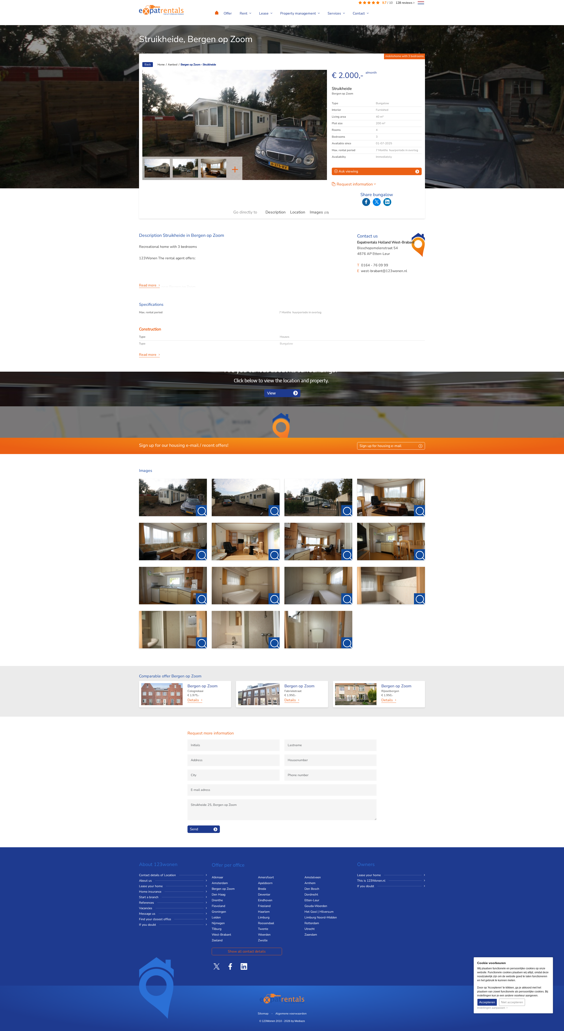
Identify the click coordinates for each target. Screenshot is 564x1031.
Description (275, 212)
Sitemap (263, 1014)
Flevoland (218, 906)
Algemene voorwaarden (290, 1014)
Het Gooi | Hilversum (319, 912)
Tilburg (216, 929)
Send (194, 829)
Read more (147, 285)
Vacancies (145, 908)
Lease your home (151, 886)
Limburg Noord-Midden (320, 917)
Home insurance (150, 892)
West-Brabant (221, 935)
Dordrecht (311, 894)
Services (335, 13)
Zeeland (217, 940)
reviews (404, 3)
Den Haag (218, 894)
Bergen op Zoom (223, 889)
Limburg (263, 917)
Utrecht (309, 929)
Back (148, 65)
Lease (264, 13)
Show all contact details (247, 951)
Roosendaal (266, 923)
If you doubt (147, 925)
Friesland (264, 906)
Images (319, 212)
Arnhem (309, 883)
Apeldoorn (265, 883)
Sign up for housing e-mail (380, 445)
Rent (244, 13)
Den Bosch (311, 889)
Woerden (264, 935)
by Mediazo (298, 1021)
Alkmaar (217, 877)
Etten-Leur (311, 900)
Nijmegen (218, 923)
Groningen (219, 912)
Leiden (216, 917)
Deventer (264, 894)
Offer (228, 13)
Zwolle (262, 940)
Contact (359, 13)
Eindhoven (265, 900)
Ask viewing (348, 171)
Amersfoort (266, 877)
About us (145, 881)
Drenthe (217, 900)
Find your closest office (155, 919)
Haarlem (264, 912)
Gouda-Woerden (315, 906)
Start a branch (148, 897)
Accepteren (487, 1002)
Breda (262, 889)
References (146, 903)
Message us (147, 914)
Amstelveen (312, 877)
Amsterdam (220, 883)
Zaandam (310, 935)
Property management (298, 13)
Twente (263, 929)
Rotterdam (311, 923)
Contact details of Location (157, 875)
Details (193, 700)
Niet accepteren (512, 1002)
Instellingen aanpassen (491, 1007)
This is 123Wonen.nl (371, 881)
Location (297, 212)
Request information (355, 184)
